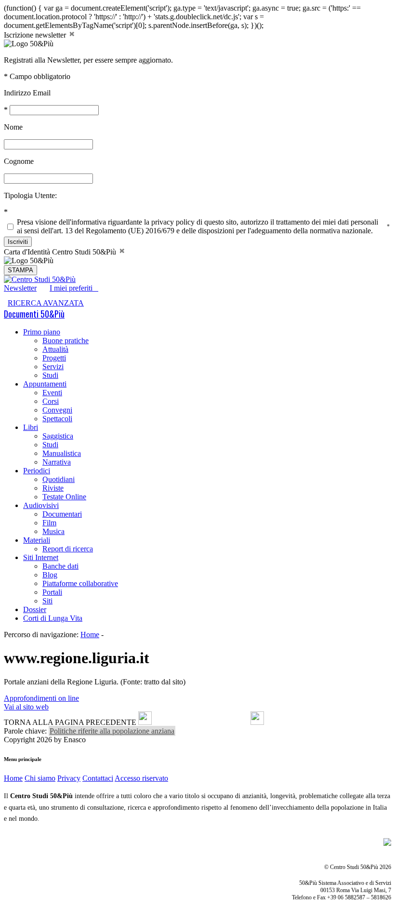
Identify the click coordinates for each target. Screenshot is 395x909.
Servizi (53, 366)
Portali (52, 592)
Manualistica (61, 453)
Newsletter (20, 288)
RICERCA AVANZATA (46, 303)
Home (89, 634)
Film (49, 523)
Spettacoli (57, 418)
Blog (49, 575)
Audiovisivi (41, 505)
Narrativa (56, 462)
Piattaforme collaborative (80, 583)
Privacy (68, 778)
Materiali (36, 540)
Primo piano (41, 332)
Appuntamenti (44, 384)
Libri (30, 427)
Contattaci (97, 778)
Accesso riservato (141, 778)
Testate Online (64, 497)
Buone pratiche (65, 340)
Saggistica (57, 436)
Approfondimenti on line (41, 698)
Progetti (54, 358)
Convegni (57, 410)
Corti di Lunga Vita (52, 618)
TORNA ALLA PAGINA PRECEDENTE (70, 722)
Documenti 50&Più (34, 313)
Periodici (36, 471)
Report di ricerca (67, 549)
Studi (50, 375)
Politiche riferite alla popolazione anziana (112, 731)
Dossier (34, 609)
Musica (53, 531)
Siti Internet (40, 557)
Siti (47, 601)
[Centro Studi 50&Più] (40, 279)
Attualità (55, 349)
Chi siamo (40, 778)
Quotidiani (58, 479)
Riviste (53, 488)
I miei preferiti (74, 288)
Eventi (52, 392)
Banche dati (60, 566)
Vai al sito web (26, 707)
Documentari (62, 514)
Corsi (50, 401)
